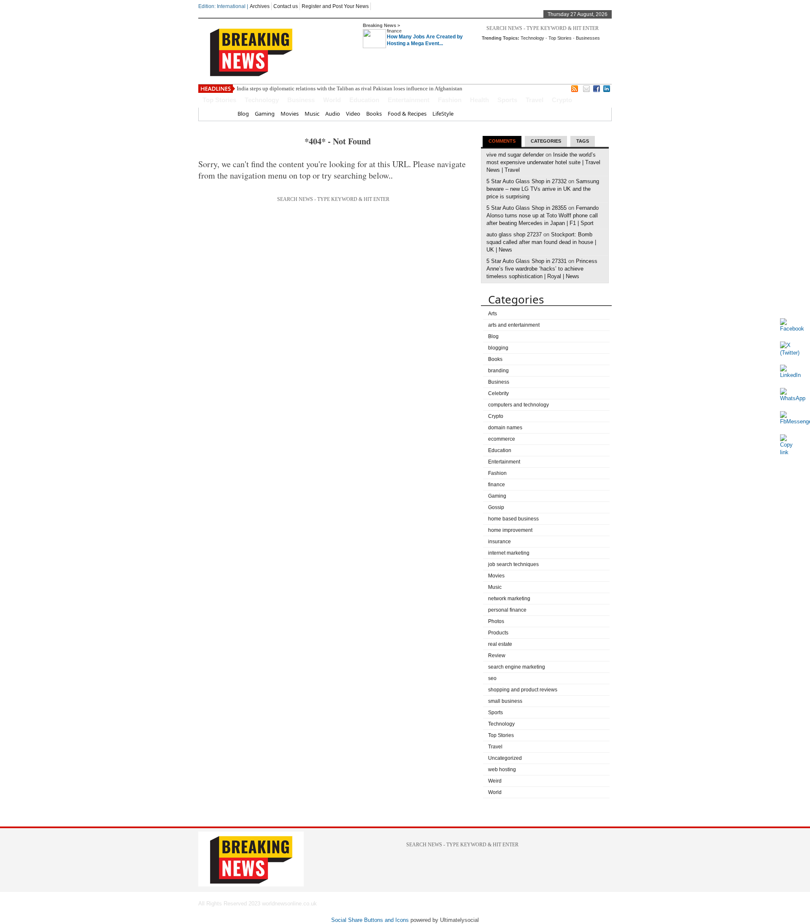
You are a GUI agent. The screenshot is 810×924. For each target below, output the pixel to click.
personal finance (507, 610)
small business (505, 701)
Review (496, 655)
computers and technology (518, 405)
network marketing (509, 599)
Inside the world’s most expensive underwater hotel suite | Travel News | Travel (543, 162)
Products (498, 633)
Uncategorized (505, 758)
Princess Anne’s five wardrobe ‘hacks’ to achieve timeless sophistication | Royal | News (541, 268)
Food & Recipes (407, 113)
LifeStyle (443, 113)
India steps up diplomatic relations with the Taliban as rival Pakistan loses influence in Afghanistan (349, 88)
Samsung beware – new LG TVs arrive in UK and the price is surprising (542, 189)
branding (498, 371)
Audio (332, 113)
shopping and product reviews (522, 690)
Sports (507, 99)
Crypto (562, 99)
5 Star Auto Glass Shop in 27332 (526, 181)
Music (312, 113)
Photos (496, 621)
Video (353, 113)
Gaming (265, 113)
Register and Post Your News (335, 6)
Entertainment (408, 99)
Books (374, 113)
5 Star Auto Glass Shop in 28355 (526, 208)
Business (301, 99)
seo (492, 678)
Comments (502, 141)
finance (394, 30)
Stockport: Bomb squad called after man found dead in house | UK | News (541, 242)
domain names (505, 428)
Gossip (496, 507)
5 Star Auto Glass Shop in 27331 (526, 261)
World (332, 99)
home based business (513, 519)
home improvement (510, 530)
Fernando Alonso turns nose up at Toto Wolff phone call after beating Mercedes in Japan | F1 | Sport (542, 215)
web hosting (502, 769)
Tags (582, 141)
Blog (243, 113)
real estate (500, 644)
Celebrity (498, 393)
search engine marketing (516, 667)
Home (224, 113)
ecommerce (501, 439)
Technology (532, 38)
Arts (492, 314)
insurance (499, 542)
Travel (534, 99)
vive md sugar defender (515, 155)
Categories (546, 141)
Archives (260, 6)
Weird (495, 781)
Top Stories (560, 38)
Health (479, 99)
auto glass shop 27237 (514, 234)
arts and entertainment (514, 325)
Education (364, 99)
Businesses (588, 38)
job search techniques (513, 564)
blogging (498, 348)
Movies (290, 113)
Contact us (285, 6)
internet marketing (508, 553)
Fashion (450, 99)
